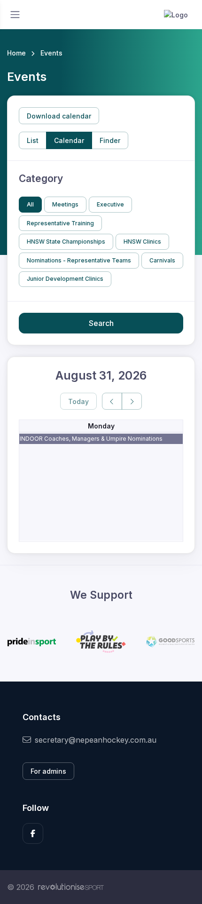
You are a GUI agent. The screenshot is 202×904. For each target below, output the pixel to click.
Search (101, 323)
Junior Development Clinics (65, 278)
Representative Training (60, 223)
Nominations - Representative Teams (79, 260)
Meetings (65, 204)
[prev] (112, 401)
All (30, 204)
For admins (48, 771)
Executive (110, 204)
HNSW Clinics (142, 241)
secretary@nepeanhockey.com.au (95, 740)
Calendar (69, 140)
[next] (132, 401)
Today (78, 401)
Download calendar (59, 116)
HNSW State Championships (66, 241)
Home (16, 53)
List (33, 140)
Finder (110, 140)
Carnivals (162, 260)
